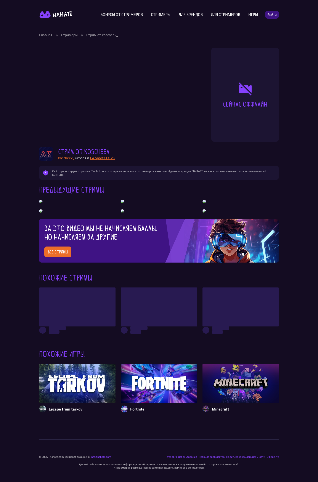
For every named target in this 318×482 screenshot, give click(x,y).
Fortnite (137, 409)
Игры (253, 15)
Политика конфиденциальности (245, 456)
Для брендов (191, 15)
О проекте (273, 456)
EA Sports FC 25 (102, 158)
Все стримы (58, 252)
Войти (272, 14)
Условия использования (182, 456)
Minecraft (220, 409)
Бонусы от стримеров (122, 15)
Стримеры (160, 15)
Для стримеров (225, 15)
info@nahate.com (101, 456)
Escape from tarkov (65, 409)
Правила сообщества (212, 456)
